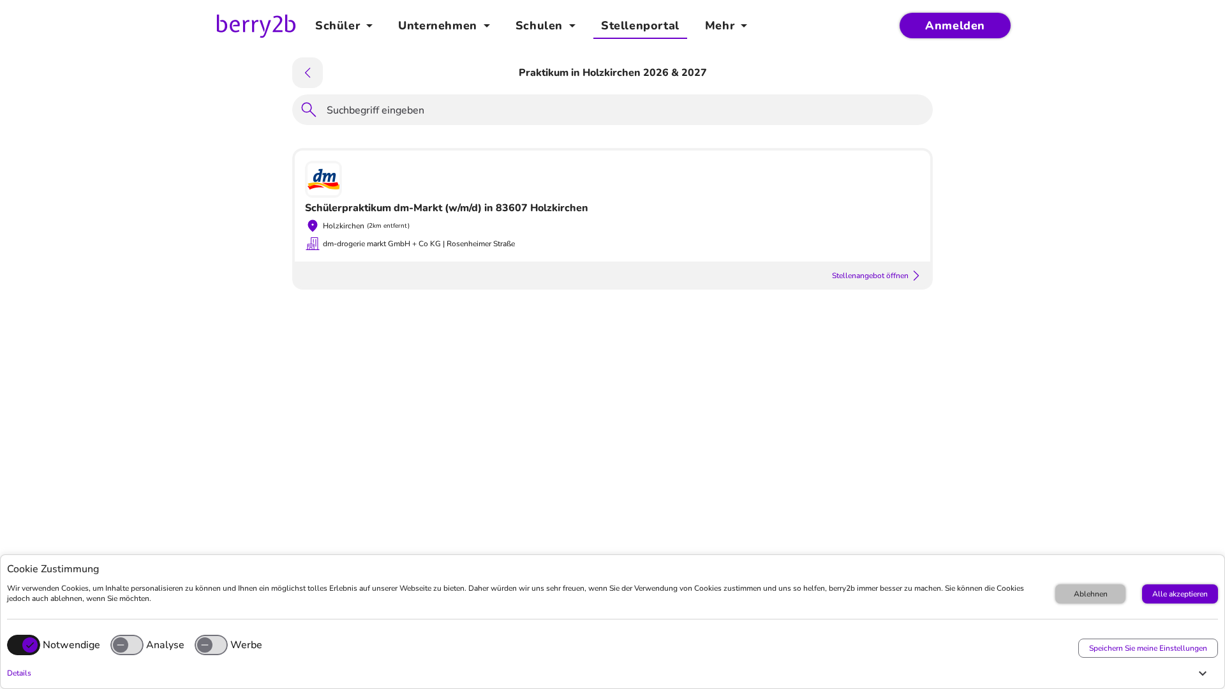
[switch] (127, 645)
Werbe (246, 645)
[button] (609, 673)
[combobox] (626, 112)
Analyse (165, 645)
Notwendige (71, 645)
